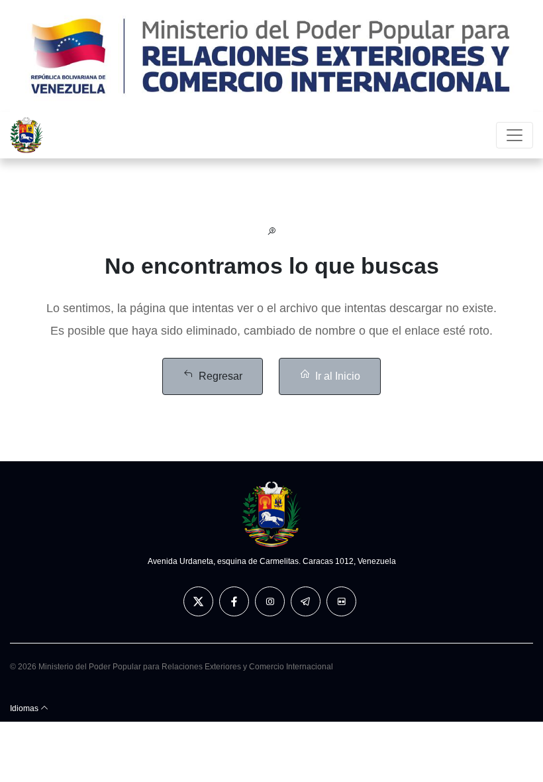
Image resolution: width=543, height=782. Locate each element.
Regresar (220, 376)
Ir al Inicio (337, 376)
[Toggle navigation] (514, 135)
